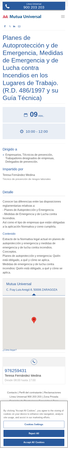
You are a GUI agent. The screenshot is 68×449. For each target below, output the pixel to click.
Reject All (34, 433)
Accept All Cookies (33, 442)
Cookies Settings (34, 424)
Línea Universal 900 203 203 (25, 396)
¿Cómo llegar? (10, 350)
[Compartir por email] (19, 26)
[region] (34, 424)
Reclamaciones (52, 392)
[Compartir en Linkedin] (14, 26)
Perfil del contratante (30, 392)
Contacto (12, 392)
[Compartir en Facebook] (5, 26)
